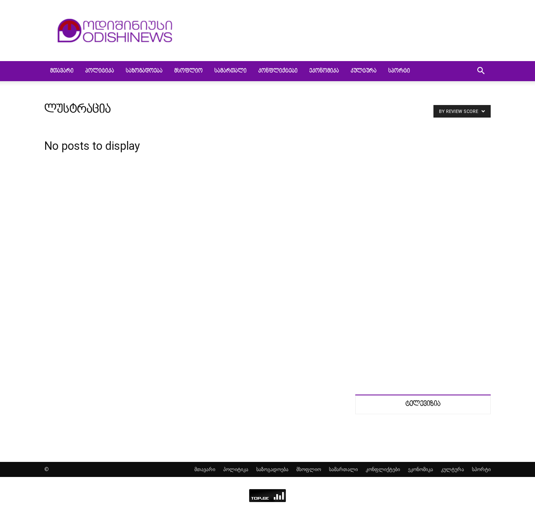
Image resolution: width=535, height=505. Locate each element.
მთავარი (62, 71)
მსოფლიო (188, 71)
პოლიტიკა (99, 71)
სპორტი (399, 71)
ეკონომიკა (324, 71)
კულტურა (364, 71)
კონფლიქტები (278, 71)
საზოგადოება (144, 71)
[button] (481, 72)
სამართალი (230, 71)
